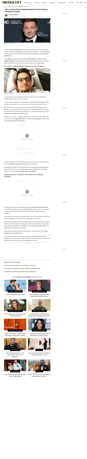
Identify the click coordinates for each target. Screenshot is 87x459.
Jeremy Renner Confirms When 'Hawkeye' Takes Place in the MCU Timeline (22, 268)
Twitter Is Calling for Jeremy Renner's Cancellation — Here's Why (19, 265)
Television (37, 2)
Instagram (33, 171)
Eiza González (37, 118)
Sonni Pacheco (32, 59)
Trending (44, 2)
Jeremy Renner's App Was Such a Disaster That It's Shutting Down (20, 271)
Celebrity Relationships (23, 6)
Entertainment (28, 2)
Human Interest (62, 2)
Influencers (52, 2)
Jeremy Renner (18, 49)
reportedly (18, 118)
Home (5, 6)
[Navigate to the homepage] (12, 2)
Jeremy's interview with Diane (40, 207)
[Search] (77, 2)
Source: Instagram (8, 93)
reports (12, 164)
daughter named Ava (9, 61)
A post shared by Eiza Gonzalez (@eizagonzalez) (27, 152)
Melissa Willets (14, 14)
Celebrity (16, 6)
